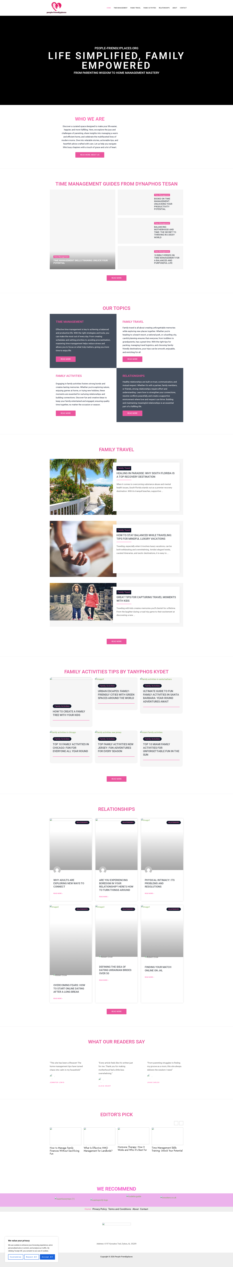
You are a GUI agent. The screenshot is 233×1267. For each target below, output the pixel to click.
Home (109, 8)
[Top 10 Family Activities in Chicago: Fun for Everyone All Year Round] (63, 732)
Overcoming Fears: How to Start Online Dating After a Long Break (69, 988)
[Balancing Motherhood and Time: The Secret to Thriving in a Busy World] (134, 231)
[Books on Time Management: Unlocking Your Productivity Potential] (134, 202)
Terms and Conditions (119, 1209)
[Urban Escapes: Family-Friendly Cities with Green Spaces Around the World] (99, 679)
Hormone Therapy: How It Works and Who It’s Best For (98, 1148)
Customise (15, 1257)
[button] (181, 1123)
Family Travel (135, 8)
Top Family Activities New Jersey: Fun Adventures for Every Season (115, 748)
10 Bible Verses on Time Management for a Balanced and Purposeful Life (166, 259)
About (174, 8)
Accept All (47, 1257)
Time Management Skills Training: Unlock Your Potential (133, 1149)
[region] (31, 1249)
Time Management (120, 8)
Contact (183, 8)
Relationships (164, 8)
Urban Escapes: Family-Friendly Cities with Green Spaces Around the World (116, 695)
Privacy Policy (99, 1209)
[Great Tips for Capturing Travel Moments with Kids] (83, 601)
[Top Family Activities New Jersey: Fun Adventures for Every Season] (108, 732)
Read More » (58, 893)
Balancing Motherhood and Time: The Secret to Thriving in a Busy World (165, 232)
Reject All (31, 1257)
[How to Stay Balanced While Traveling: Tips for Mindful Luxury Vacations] (83, 548)
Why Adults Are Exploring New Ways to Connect (68, 883)
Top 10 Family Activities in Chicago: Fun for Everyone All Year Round (71, 748)
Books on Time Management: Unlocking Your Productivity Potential (163, 203)
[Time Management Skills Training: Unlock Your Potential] (82, 229)
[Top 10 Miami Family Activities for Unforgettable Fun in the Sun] (151, 732)
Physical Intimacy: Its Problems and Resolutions (160, 883)
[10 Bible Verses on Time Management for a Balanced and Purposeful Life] (134, 257)
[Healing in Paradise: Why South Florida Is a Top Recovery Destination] (83, 486)
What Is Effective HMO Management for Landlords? (64, 1149)
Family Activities (149, 8)
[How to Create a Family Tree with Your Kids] (71, 689)
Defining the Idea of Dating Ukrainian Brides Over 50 (115, 970)
